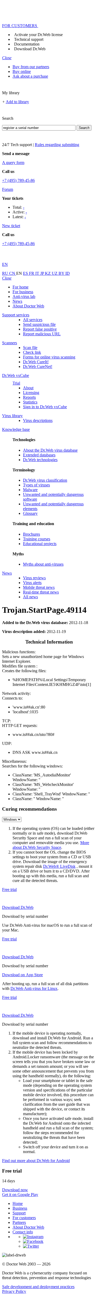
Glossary (30, 513)
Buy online (22, 71)
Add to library (17, 101)
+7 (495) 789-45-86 (18, 180)
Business (20, 1208)
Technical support (28, 39)
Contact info (23, 1232)
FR (32, 273)
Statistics (30, 402)
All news (30, 597)
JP (42, 273)
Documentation (26, 44)
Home (18, 1203)
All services (32, 319)
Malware (30, 489)
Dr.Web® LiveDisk (59, 866)
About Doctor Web (28, 306)
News (17, 301)
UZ (55, 273)
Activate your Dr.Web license (38, 34)
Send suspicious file (39, 324)
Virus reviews (34, 578)
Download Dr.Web (29, 49)
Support (19, 1213)
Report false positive (40, 329)
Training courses (36, 539)
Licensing (31, 392)
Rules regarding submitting (57, 144)
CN (12, 273)
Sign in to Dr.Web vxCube (45, 407)
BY (62, 273)
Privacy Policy (14, 1291)
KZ (48, 273)
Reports (29, 397)
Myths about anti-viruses (43, 564)
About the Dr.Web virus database (50, 450)
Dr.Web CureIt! (36, 362)
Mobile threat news (39, 587)
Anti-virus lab (24, 296)
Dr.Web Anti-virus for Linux (33, 988)
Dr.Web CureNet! (37, 366)
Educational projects (39, 543)
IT (37, 273)
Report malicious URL (42, 334)
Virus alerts (32, 582)
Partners (19, 1222)
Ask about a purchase (30, 76)
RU (5, 273)
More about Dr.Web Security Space (51, 845)
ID (67, 273)
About (28, 388)
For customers (24, 1217)
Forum (7, 189)
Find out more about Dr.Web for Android (36, 1160)
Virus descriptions (38, 420)
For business (23, 292)
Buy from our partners (31, 66)
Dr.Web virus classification (45, 480)
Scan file (30, 347)
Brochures (31, 534)
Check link (32, 352)
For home (20, 287)
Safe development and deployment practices (38, 1286)
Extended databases (39, 455)
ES (26, 273)
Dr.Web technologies (40, 459)
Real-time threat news (41, 592)
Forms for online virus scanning (49, 357)
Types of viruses (36, 485)
